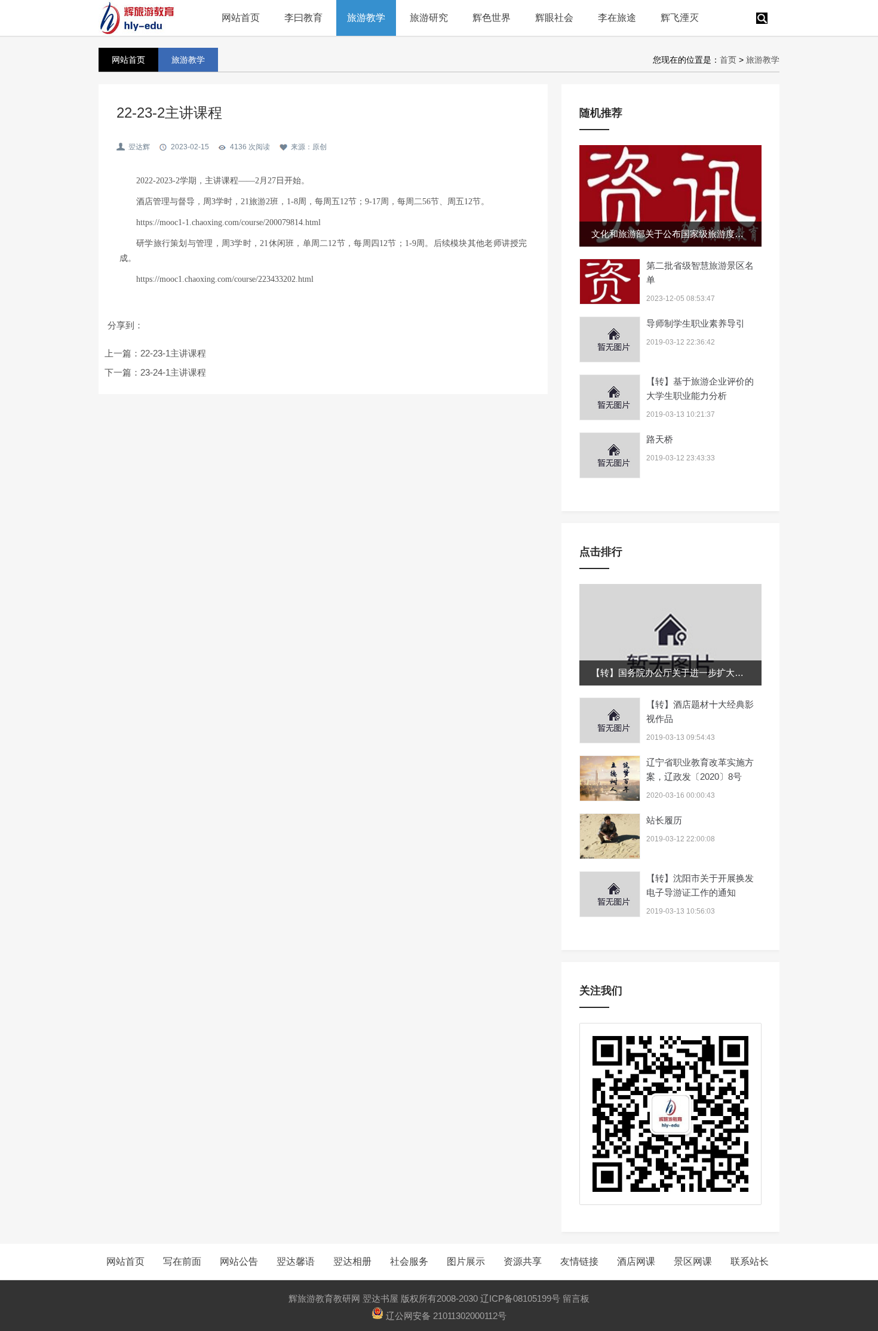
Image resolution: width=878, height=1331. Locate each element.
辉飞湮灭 (680, 18)
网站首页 (241, 18)
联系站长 (749, 1261)
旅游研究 (429, 18)
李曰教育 (303, 18)
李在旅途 (617, 18)
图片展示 (466, 1261)
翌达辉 (139, 147)
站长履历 (664, 820)
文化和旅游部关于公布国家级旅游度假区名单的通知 (694, 234)
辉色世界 (491, 18)
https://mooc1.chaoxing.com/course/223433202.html (225, 279)
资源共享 (523, 1261)
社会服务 (409, 1261)
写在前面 (182, 1261)
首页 (728, 59)
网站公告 (239, 1261)
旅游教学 (366, 18)
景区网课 (693, 1261)
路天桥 (659, 439)
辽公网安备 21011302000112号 (444, 1316)
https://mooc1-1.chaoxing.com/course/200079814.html (228, 222)
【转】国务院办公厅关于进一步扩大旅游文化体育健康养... (706, 673)
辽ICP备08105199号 (520, 1298)
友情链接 (579, 1261)
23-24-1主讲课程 (173, 372)
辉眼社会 (554, 18)
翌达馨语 (296, 1261)
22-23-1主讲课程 (173, 353)
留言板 (576, 1298)
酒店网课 (636, 1261)
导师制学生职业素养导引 (695, 323)
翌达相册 (352, 1261)
